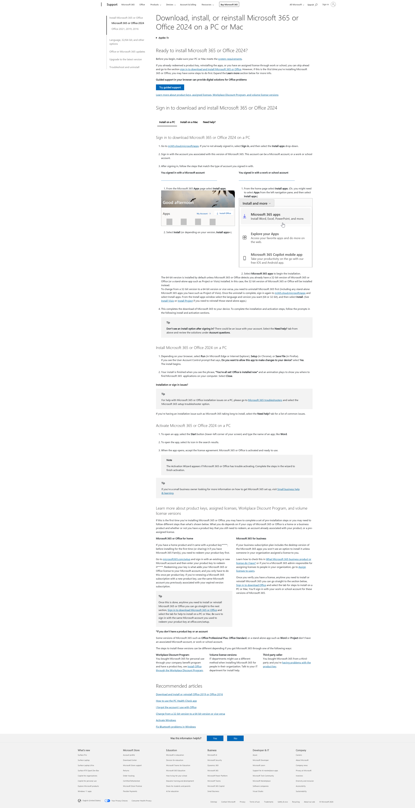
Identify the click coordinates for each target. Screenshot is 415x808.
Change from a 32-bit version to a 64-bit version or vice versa (190, 713)
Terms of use (255, 802)
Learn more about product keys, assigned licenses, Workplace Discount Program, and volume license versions (217, 94)
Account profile (129, 755)
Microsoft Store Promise (132, 786)
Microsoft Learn (259, 765)
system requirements (230, 58)
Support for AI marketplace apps (265, 770)
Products (154, 4)
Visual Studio (258, 791)
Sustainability (301, 791)
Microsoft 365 (128, 4)
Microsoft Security (215, 760)
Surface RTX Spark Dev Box (88, 770)
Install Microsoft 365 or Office (126, 17)
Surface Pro (82, 755)
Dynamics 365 (213, 765)
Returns (126, 770)
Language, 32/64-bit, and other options (126, 41)
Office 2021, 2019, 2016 (125, 28)
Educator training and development (180, 781)
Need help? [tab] (209, 122)
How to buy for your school (176, 775)
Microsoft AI (212, 755)
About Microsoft (302, 760)
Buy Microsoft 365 (229, 4)
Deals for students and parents (178, 786)
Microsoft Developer (261, 760)
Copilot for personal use (87, 781)
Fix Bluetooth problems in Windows (176, 726)
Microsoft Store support (132, 765)
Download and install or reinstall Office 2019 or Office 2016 (189, 694)
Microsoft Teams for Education (178, 765)
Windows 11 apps (85, 791)
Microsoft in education (175, 755)
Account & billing (188, 4)
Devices (169, 4)
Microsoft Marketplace (262, 781)
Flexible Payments (130, 791)
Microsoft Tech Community (263, 775)
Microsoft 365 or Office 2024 (128, 23)
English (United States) (92, 800)
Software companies (261, 786)
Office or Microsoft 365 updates (127, 51)
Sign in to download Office (251, 585)
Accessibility (301, 786)
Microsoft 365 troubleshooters (265, 400)
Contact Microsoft (228, 802)
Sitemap (213, 802)
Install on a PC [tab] (167, 122)
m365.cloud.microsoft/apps (183, 146)
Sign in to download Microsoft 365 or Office (192, 610)
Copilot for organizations (87, 775)
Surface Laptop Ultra (86, 765)
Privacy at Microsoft (303, 770)
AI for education (172, 791)
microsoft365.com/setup (176, 559)
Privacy (242, 802)
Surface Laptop (83, 760)
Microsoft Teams (214, 781)
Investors (299, 775)
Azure (255, 755)
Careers (299, 755)
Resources (206, 4)
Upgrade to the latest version (125, 59)
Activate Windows (166, 720)
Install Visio (167, 300)
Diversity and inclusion (305, 781)
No (235, 738)
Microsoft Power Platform (217, 775)
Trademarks (268, 802)
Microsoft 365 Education (175, 770)
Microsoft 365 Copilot (216, 786)
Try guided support (170, 87)
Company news (302, 765)
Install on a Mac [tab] (189, 122)
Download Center (130, 760)
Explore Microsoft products (88, 786)
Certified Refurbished (131, 781)
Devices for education (174, 760)
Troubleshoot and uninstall (124, 67)
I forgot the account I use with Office (176, 707)
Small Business (213, 791)
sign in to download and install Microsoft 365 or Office (210, 69)
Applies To (163, 37)
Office (142, 4)
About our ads (309, 802)
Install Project (185, 300)
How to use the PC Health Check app (176, 700)
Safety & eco (283, 802)
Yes (215, 738)
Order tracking (128, 775)
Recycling (296, 802)
